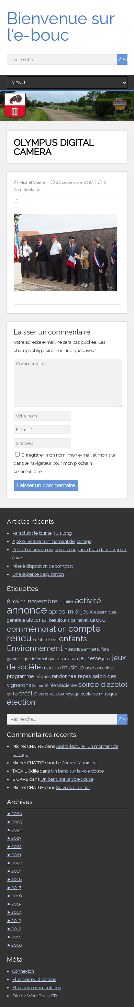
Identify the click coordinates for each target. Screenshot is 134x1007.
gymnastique (19, 659)
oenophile (105, 668)
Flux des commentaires (36, 987)
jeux (106, 658)
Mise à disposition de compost (42, 566)
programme (20, 676)
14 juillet (66, 602)
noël (89, 667)
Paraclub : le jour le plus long (42, 533)
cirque (97, 620)
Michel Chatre (32, 182)
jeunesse (90, 658)
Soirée (37, 685)
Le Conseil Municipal (77, 762)
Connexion (23, 971)
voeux (57, 694)
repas (84, 676)
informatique (43, 659)
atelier (33, 620)
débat (52, 639)
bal (44, 620)
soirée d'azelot (102, 684)
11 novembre (39, 601)
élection (21, 702)
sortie (12, 693)
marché (51, 668)
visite (43, 694)
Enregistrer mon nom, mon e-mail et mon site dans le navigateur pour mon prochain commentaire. (64, 463)
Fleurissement (82, 649)
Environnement (35, 648)
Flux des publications (34, 979)
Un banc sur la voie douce (77, 771)
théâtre (28, 693)
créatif (39, 640)
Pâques (43, 676)
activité (88, 600)
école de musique (99, 693)
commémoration (37, 628)
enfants (73, 638)
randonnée (64, 676)
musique (73, 667)
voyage (72, 694)
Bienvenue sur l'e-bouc (60, 27)
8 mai (13, 601)
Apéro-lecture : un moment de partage (51, 541)
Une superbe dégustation (38, 574)
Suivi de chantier (73, 787)
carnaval (80, 620)
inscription (67, 658)
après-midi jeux (70, 611)
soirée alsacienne (60, 685)
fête (105, 649)
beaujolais (59, 620)
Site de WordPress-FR (34, 995)
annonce (27, 610)
